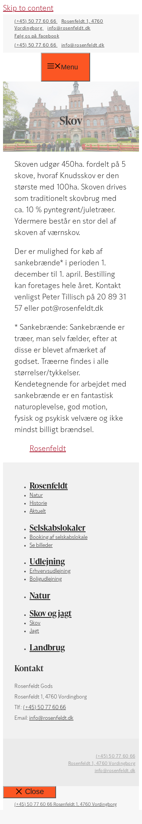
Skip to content (28, 9)
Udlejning (47, 561)
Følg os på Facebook (36, 36)
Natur (36, 495)
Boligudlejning (46, 579)
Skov (35, 623)
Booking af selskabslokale (58, 537)
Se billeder (41, 545)
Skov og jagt (51, 613)
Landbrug (47, 647)
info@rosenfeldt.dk (69, 28)
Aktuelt (38, 511)
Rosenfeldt (48, 449)
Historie (38, 503)
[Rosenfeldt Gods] (27, 68)
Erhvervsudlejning (50, 571)
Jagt (34, 631)
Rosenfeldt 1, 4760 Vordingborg (101, 763)
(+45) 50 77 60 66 (36, 21)
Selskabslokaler (58, 527)
